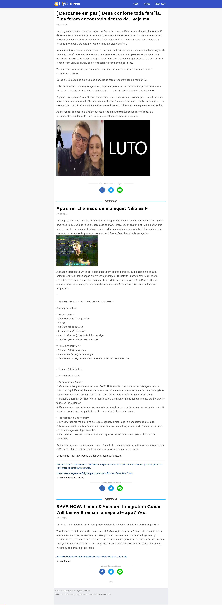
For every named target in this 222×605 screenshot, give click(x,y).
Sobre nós (59, 594)
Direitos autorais (104, 594)
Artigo (135, 4)
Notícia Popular (78, 478)
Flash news (160, 4)
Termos (84, 594)
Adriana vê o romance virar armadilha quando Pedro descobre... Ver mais (91, 556)
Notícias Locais (63, 478)
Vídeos (147, 4)
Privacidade (92, 594)
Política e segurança (72, 594)
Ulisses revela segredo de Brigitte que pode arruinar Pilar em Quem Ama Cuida (94, 473)
